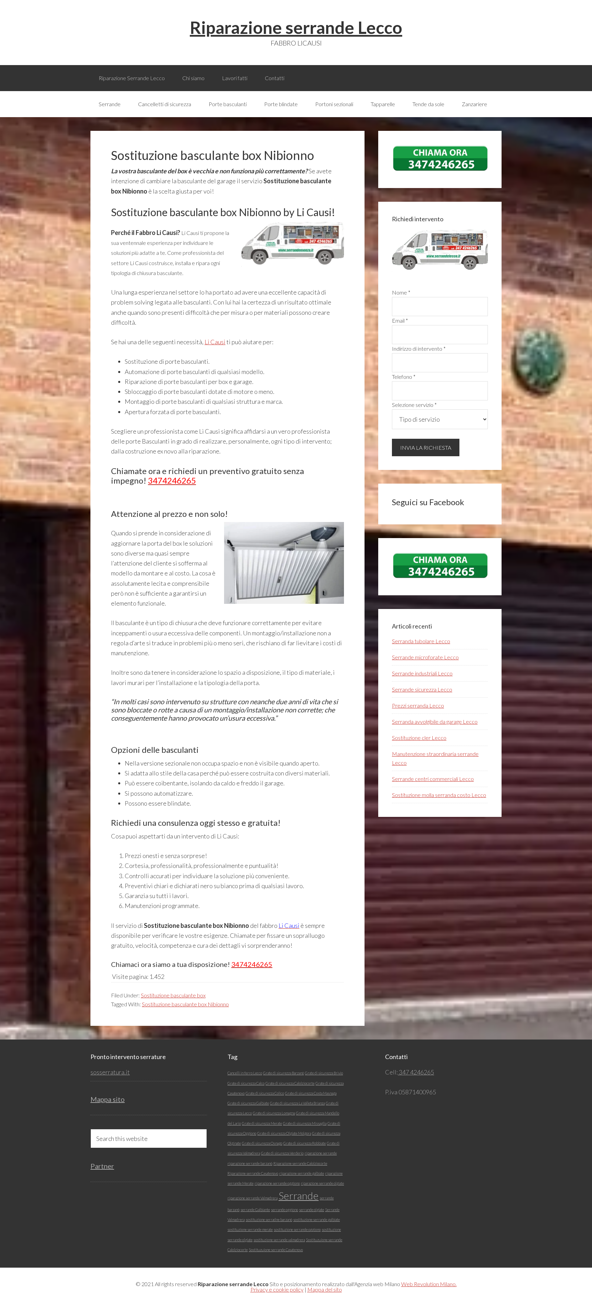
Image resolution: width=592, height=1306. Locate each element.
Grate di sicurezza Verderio (282, 1153)
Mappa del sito (324, 1289)
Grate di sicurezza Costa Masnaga (310, 1093)
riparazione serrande (321, 1153)
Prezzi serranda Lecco (418, 705)
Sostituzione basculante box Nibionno (185, 1004)
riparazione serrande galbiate (301, 1173)
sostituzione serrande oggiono (297, 1229)
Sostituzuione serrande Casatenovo (276, 1249)
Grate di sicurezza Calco (245, 1083)
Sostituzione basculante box (173, 995)
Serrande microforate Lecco (425, 657)
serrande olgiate (311, 1209)
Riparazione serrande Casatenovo (252, 1173)
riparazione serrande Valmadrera (252, 1198)
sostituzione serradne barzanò (269, 1219)
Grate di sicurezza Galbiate (248, 1103)
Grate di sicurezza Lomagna (274, 1113)
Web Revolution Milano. (429, 1284)
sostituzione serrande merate (250, 1229)
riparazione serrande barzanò (249, 1163)
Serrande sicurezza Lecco (422, 689)
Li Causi (215, 342)
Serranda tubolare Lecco (421, 641)
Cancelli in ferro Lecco (244, 1073)
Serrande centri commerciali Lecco (433, 778)
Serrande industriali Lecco (422, 673)
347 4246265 (416, 1072)
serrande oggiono (284, 1209)
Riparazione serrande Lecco (296, 27)
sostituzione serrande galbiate (316, 1219)
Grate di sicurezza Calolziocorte (290, 1083)
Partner (102, 1166)
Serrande (299, 1196)
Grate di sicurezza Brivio (324, 1073)
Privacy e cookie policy (277, 1289)
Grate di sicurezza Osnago (262, 1143)
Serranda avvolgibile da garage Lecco (435, 721)
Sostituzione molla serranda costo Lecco (439, 795)
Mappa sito (107, 1099)
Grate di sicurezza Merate (262, 1123)
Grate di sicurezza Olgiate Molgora (284, 1133)
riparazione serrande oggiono (277, 1183)
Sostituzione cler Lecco (419, 737)
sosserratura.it (110, 1072)
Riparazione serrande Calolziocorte (300, 1163)
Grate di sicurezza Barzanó (283, 1073)
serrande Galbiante (255, 1209)
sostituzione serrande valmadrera (279, 1239)
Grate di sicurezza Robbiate (304, 1143)
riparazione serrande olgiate (322, 1183)
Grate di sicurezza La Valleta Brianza (297, 1103)
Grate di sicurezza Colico (265, 1093)
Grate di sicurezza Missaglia (304, 1123)
